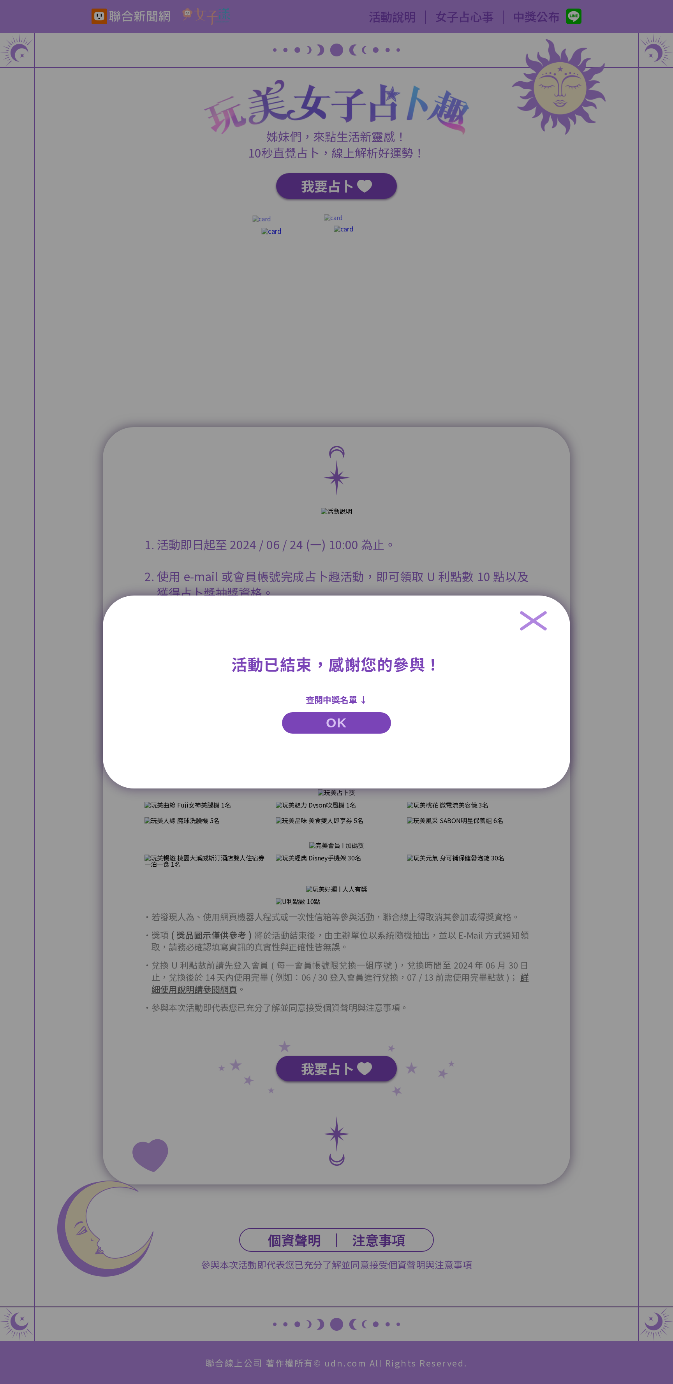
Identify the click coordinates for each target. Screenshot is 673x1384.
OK (336, 722)
